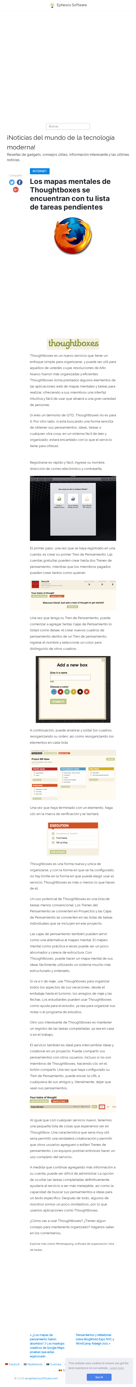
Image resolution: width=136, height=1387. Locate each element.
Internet (40, 171)
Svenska (55, 1364)
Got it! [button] (99, 1377)
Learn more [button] (117, 1368)
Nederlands (34, 1364)
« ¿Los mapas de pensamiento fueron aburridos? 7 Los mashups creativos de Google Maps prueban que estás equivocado (47, 1345)
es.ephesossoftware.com (41, 1378)
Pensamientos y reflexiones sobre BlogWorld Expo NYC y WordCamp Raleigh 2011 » (95, 1339)
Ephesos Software (71, 5)
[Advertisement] (68, 41)
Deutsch (14, 1364)
